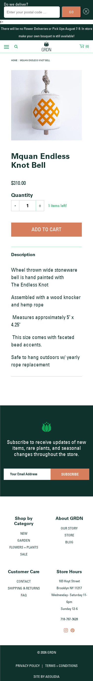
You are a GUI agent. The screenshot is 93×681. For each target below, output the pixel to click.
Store (69, 535)
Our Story (69, 528)
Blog (69, 542)
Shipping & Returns (24, 588)
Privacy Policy (28, 665)
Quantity (22, 195)
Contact (24, 581)
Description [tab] (23, 254)
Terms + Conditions (61, 665)
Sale (24, 554)
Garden (23, 540)
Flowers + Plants (23, 547)
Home (14, 60)
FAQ (24, 595)
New (23, 533)
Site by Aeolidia (46, 677)
